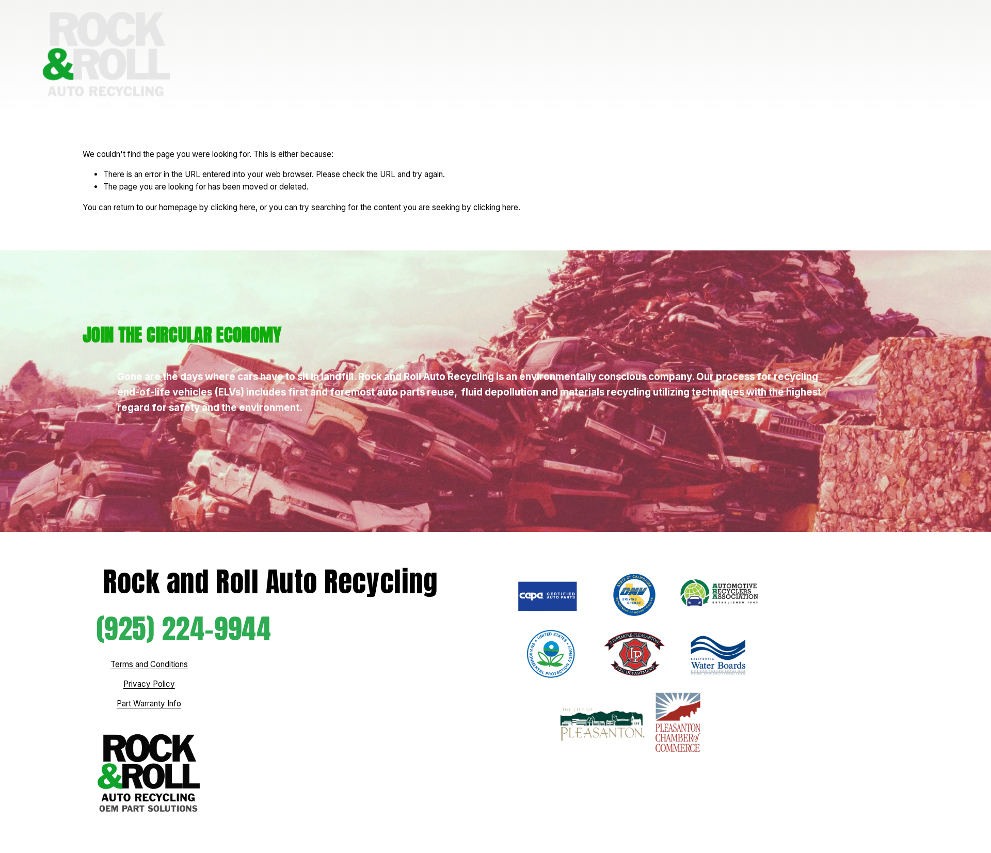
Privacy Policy (149, 684)
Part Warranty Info (149, 703)
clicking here (233, 207)
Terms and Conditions (149, 664)
